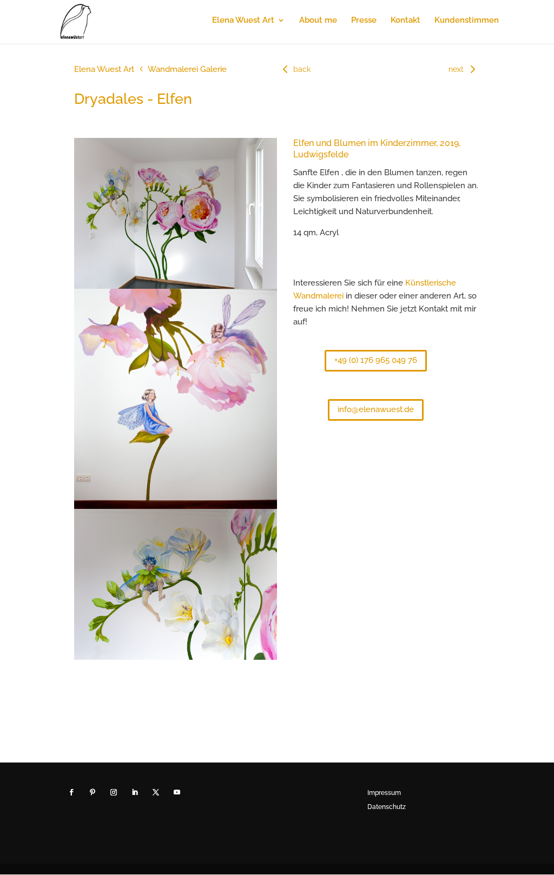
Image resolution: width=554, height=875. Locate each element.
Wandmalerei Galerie (187, 69)
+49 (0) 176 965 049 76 (375, 360)
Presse (364, 20)
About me (318, 20)
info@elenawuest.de (376, 409)
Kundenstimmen (466, 20)
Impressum (384, 793)
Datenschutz (386, 807)
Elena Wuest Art (243, 20)
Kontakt (405, 20)
